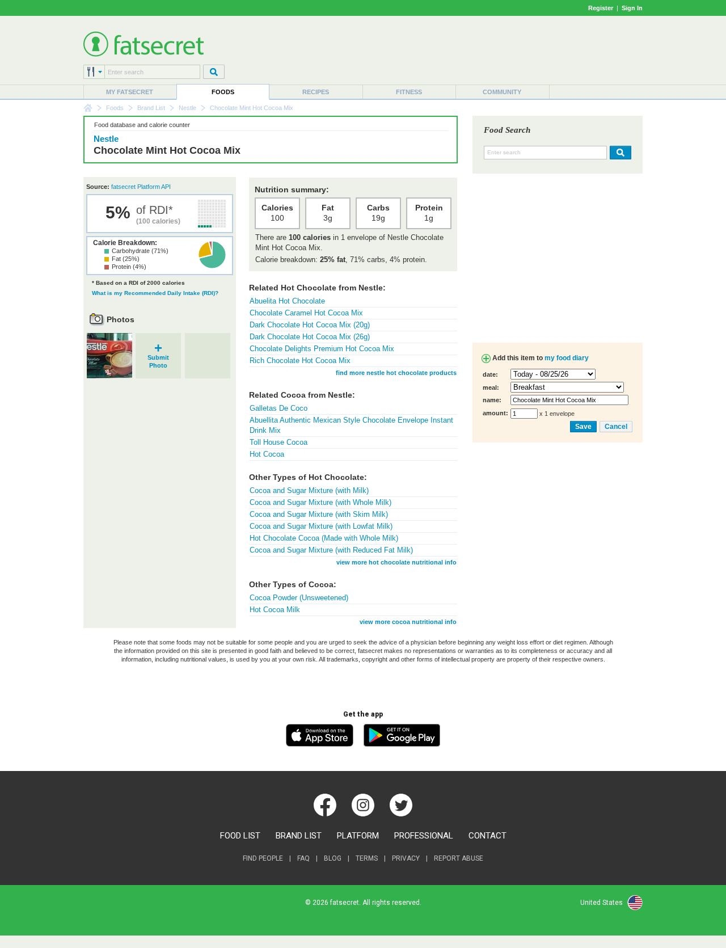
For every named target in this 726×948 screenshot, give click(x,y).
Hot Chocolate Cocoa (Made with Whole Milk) (324, 538)
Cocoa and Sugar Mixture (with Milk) (309, 490)
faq (303, 858)
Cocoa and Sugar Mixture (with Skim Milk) (319, 514)
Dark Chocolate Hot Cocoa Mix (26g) (310, 336)
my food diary (566, 358)
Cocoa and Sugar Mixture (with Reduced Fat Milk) (331, 550)
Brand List (151, 107)
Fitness (409, 92)
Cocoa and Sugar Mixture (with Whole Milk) (320, 502)
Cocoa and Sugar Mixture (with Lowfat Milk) (321, 526)
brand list (299, 836)
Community (502, 92)
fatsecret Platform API (141, 186)
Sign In (632, 8)
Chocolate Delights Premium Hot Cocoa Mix (322, 348)
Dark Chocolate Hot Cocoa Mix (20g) (310, 325)
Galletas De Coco (278, 408)
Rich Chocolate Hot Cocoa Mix (300, 360)
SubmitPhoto (158, 358)
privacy (406, 858)
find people (263, 858)
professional (423, 836)
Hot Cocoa (267, 454)
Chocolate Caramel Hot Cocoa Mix (306, 313)
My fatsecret (129, 92)
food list (240, 836)
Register (600, 8)
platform (358, 836)
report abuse (458, 858)
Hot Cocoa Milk (275, 609)
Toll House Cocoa (278, 442)
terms (367, 858)
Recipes (315, 92)
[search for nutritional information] (619, 152)
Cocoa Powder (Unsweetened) (299, 597)
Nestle (187, 107)
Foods (223, 92)
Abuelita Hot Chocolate (287, 301)
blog (332, 858)
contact (487, 836)
